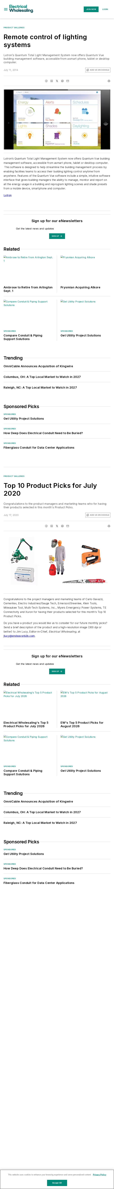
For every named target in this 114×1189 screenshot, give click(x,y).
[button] (6, 9)
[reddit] (62, 80)
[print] (108, 80)
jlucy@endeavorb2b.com (19, 635)
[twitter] (57, 80)
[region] (57, 1179)
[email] (67, 80)
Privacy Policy (99, 1175)
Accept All (57, 1183)
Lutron (8, 195)
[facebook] (46, 80)
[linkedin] (51, 80)
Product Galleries (14, 27)
